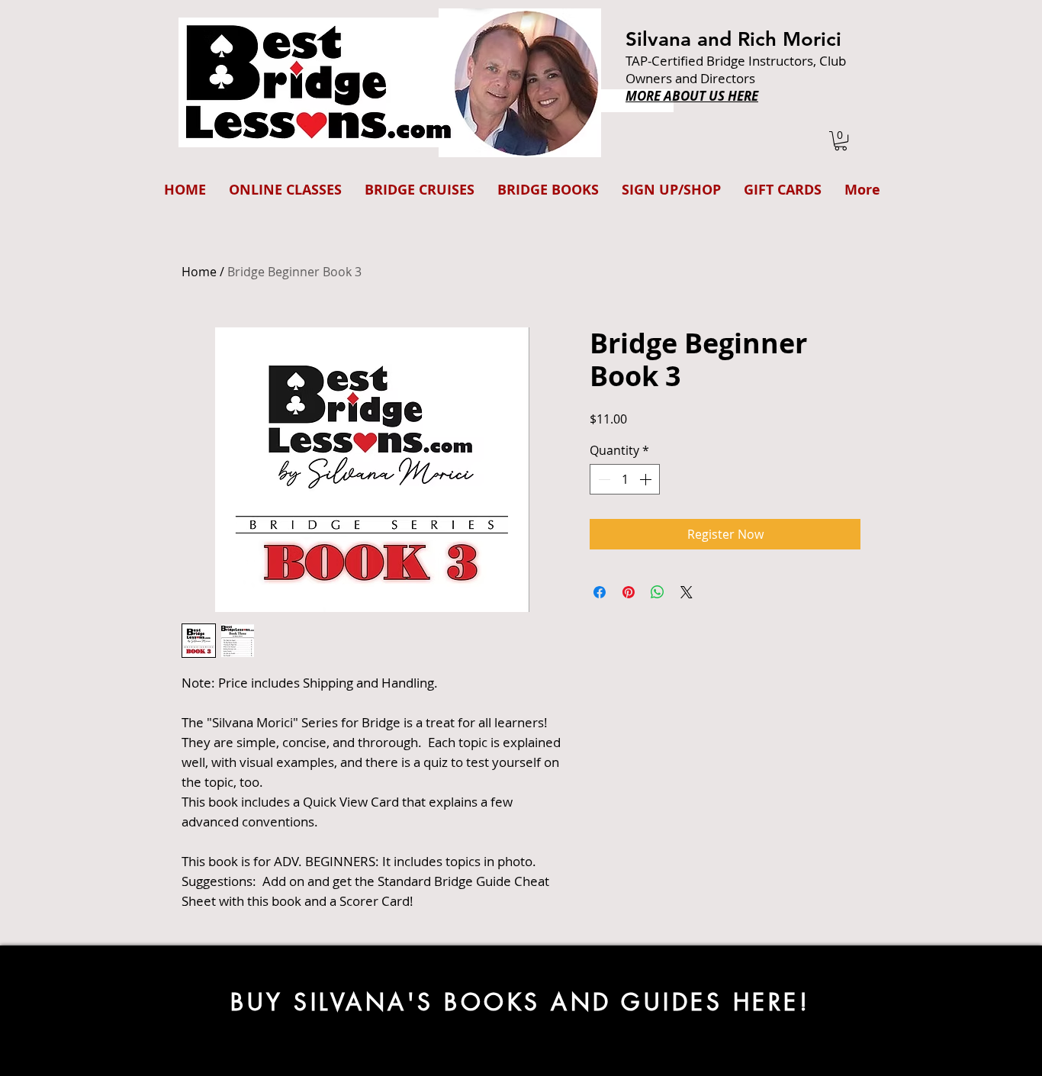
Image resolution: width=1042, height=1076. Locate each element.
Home (199, 271)
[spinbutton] (624, 479)
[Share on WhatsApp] (657, 592)
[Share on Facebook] (599, 592)
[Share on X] (686, 592)
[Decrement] (602, 479)
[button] (840, 140)
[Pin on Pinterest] (628, 592)
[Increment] (647, 479)
